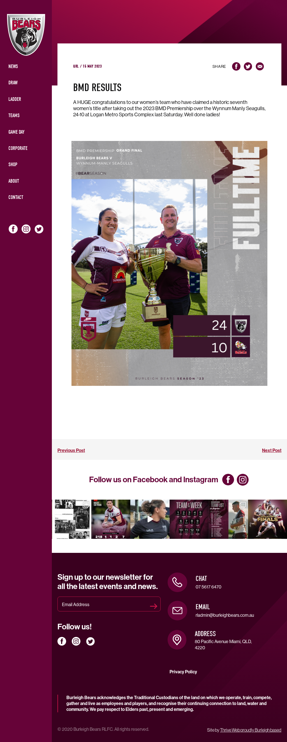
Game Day (16, 132)
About (13, 181)
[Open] (71, 519)
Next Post (271, 450)
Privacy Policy (183, 671)
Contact (15, 197)
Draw (13, 83)
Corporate (17, 148)
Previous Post (71, 450)
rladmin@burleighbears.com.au (225, 615)
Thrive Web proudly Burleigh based (250, 730)
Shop (12, 165)
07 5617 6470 (208, 587)
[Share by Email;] (260, 66)
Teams (14, 116)
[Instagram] (86, 533)
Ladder (14, 99)
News (13, 66)
